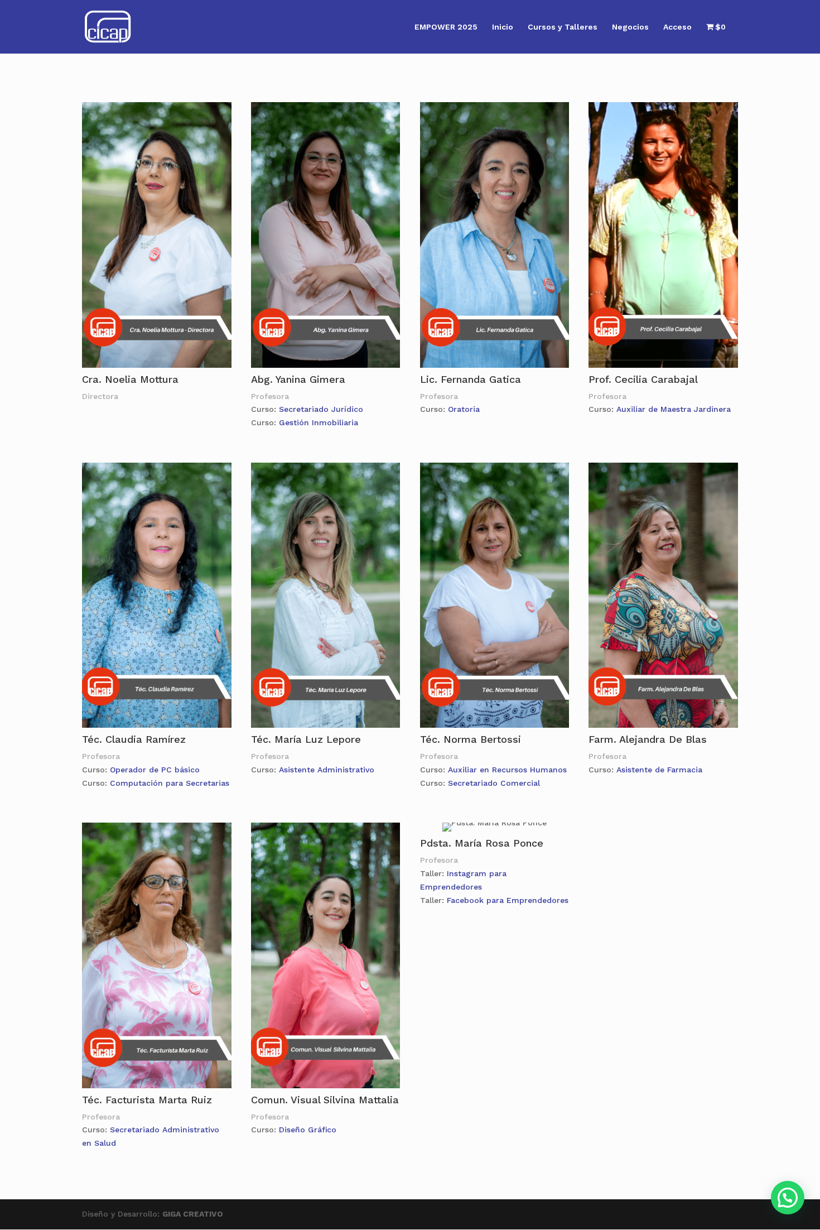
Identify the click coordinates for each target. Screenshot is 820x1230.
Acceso (677, 27)
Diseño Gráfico (307, 1129)
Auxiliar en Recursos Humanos (507, 769)
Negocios (630, 27)
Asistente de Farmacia (659, 769)
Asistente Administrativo (326, 769)
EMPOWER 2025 (445, 27)
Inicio (502, 27)
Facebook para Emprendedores (507, 900)
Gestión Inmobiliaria (318, 422)
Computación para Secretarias (169, 783)
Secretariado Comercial (494, 783)
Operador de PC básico (155, 769)
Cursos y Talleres (562, 27)
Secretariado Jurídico (321, 409)
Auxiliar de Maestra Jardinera (673, 409)
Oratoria (464, 409)
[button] (787, 1197)
